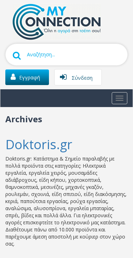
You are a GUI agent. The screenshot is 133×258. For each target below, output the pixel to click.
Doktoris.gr (38, 144)
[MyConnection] (55, 21)
